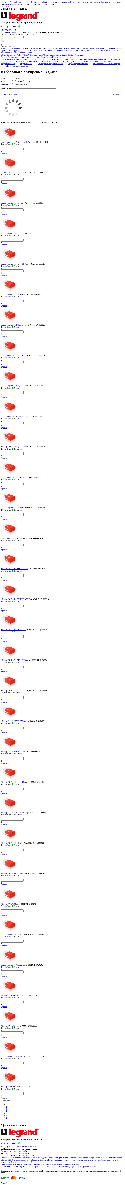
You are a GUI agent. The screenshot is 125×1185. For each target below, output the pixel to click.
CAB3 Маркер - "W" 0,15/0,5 (13, 416)
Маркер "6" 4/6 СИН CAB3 (12, 782)
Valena (40, 55)
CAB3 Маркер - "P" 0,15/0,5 (12, 355)
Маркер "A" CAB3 (9, 1026)
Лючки (50, 50)
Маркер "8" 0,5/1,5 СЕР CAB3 (13, 630)
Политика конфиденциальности (68, 1166)
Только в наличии (21, 84)
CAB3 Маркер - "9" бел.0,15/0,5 (14, 142)
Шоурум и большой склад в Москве (16, 2)
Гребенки (69, 59)
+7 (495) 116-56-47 (8, 30)
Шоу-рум (13, 1166)
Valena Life (32, 55)
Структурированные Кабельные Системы (29, 50)
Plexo (77, 55)
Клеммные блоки (91, 61)
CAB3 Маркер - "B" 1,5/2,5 (12, 1056)
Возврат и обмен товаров (28, 1166)
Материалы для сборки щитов (39, 57)
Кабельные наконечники (26, 61)
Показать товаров (10, 94)
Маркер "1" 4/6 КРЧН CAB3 (13, 721)
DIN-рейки (55, 59)
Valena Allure (22, 55)
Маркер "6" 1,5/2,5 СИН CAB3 (14, 660)
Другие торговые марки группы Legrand (59, 48)
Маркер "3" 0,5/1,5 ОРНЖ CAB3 (14, 599)
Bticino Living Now (9, 55)
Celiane (46, 55)
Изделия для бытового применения (68, 50)
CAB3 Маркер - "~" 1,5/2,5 (12, 934)
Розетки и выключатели (11, 48)
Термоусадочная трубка (78, 64)
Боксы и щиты (7, 59)
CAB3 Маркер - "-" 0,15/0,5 (12, 538)
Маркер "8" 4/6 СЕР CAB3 (12, 843)
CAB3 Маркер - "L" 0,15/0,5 (12, 264)
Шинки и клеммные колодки (18, 66)
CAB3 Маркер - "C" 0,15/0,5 (12, 233)
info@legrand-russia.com (10, 32)
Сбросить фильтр (115, 94)
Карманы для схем (71, 61)
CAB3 (19, 81)
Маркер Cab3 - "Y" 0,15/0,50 (13, 447)
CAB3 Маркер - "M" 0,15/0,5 (13, 294)
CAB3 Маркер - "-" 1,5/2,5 (12, 965)
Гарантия (5, 1166)
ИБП (10, 50)
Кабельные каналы (103, 48)
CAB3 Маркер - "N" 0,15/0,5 (13, 325)
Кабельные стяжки (50, 61)
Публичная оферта (89, 1166)
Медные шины (26, 64)
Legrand (4, 57)
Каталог (4, 46)
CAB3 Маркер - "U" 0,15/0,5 (13, 386)
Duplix (27, 81)
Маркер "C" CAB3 (8, 995)
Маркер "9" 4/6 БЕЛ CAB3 (12, 873)
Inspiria (52, 55)
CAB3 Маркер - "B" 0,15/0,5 (12, 203)
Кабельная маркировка (61, 57)
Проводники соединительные (50, 64)
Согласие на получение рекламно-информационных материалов (97, 2)
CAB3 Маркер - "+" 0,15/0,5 (12, 508)
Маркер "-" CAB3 (8, 904)
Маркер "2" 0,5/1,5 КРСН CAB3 (14, 569)
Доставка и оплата (47, 1166)
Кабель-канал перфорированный (92, 59)
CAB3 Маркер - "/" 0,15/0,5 (12, 477)
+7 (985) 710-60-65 (8, 27)
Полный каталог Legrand (21, 53)
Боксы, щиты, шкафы (85, 48)
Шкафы (17, 59)
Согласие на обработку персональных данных (50, 2)
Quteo (82, 55)
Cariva (58, 55)
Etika (64, 55)
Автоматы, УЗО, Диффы (31, 48)
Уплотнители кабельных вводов (106, 64)
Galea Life (70, 55)
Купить (4, 153)
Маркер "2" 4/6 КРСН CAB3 (13, 751)
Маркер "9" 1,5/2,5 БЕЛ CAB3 (13, 691)
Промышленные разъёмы (94, 50)
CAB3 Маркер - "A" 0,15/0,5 (13, 172)
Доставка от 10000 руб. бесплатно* (15, 4)
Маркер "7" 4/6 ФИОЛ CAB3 (13, 812)
